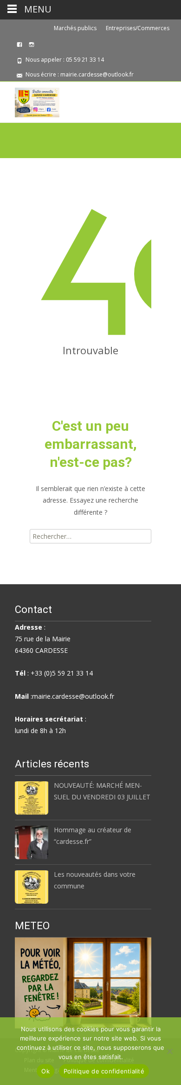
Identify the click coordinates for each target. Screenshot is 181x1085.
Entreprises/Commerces (137, 28)
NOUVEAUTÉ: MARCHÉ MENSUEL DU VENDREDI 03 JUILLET (102, 791)
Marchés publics (75, 28)
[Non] (169, 1051)
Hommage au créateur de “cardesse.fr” (92, 835)
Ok (45, 1071)
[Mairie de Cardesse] (29, 100)
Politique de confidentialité (104, 1071)
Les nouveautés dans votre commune (95, 880)
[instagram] (31, 48)
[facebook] (19, 48)
